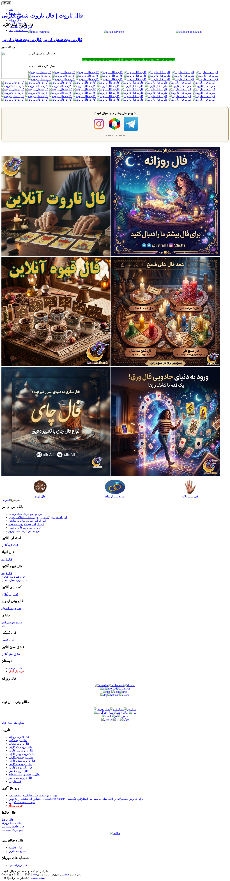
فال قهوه (6, 573)
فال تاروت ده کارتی (20, 767)
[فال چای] (56, 474)
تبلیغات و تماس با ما (20, 30)
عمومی (5, 499)
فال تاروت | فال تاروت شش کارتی (42, 15)
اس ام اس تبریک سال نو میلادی (27, 520)
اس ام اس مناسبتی (20, 26)
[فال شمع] (165, 364)
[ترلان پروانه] (114, 31)
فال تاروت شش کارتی (22, 760)
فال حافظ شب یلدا (12, 826)
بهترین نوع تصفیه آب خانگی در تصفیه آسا (33, 795)
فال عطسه (15, 847)
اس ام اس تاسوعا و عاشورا (25, 527)
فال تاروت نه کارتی (20, 764)
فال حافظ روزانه (11, 823)
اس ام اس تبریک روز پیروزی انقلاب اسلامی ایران (38, 517)
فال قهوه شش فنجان (14, 580)
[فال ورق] (165, 474)
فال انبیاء (6, 559)
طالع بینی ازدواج (11, 608)
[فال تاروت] (56, 255)
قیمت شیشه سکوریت (22, 802)
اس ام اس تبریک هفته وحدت (26, 513)
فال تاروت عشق (18, 770)
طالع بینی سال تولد (12, 722)
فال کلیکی (7, 639)
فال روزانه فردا (18, 864)
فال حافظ (7, 819)
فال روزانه (15, 20)
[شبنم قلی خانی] (189, 31)
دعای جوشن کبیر (11, 622)
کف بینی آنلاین (9, 594)
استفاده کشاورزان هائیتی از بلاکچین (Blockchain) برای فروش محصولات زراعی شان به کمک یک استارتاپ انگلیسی (76, 798)
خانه (11, 9)
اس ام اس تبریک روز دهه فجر (26, 524)
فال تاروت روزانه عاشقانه (24, 774)
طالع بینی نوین (17, 850)
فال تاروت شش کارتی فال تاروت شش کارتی (41, 39)
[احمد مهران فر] (39, 31)
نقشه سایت (38, 877)
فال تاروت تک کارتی (21, 747)
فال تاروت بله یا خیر (20, 777)
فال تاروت (15, 781)
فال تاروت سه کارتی (21, 750)
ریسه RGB (15, 668)
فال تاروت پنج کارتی (21, 757)
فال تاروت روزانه (19, 736)
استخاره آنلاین (9, 544)
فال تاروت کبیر (18, 740)
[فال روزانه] (165, 255)
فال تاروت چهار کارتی (22, 753)
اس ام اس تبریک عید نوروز (24, 530)
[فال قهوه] (56, 364)
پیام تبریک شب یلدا (12, 829)
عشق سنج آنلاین (11, 654)
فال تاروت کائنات (19, 743)
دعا (3, 625)
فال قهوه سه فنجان (13, 576)
